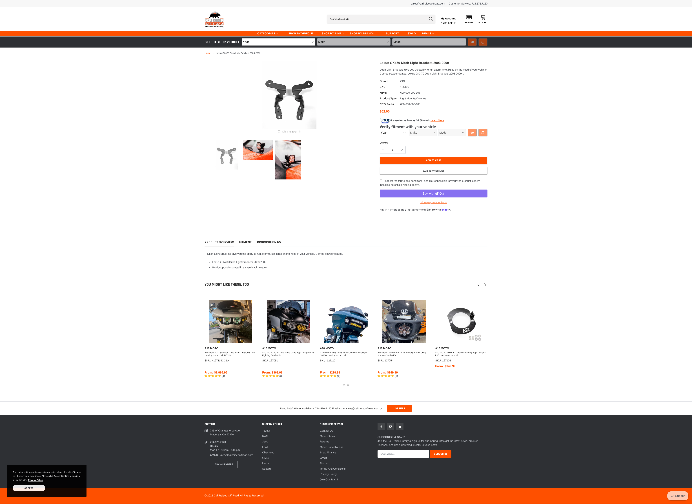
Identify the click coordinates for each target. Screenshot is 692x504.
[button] (469, 19)
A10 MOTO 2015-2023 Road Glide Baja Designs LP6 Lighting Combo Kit (288, 354)
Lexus (265, 463)
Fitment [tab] (245, 242)
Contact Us (326, 430)
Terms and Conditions (333, 468)
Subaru (266, 468)
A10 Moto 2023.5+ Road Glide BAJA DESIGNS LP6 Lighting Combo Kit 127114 (230, 354)
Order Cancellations (331, 447)
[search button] (431, 19)
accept (28, 488)
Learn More (437, 120)
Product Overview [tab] (219, 242)
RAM (265, 436)
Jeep (265, 441)
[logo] (214, 19)
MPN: (383, 92)
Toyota (266, 430)
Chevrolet (268, 452)
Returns (324, 441)
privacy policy (35, 480)
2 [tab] (348, 385)
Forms (324, 463)
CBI (402, 81)
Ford (265, 447)
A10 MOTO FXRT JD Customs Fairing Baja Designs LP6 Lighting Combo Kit (460, 354)
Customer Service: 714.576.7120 (468, 3)
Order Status (327, 436)
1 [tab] (344, 385)
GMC (265, 457)
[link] (226, 155)
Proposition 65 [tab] (269, 242)
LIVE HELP (399, 408)
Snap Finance (328, 452)
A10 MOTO (211, 348)
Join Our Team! (329, 479)
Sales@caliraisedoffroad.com (428, 3)
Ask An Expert (224, 464)
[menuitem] (265, 33)
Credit (323, 457)
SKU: (383, 86)
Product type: (388, 98)
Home (207, 53)
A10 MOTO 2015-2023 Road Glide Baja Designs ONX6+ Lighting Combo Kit (343, 354)
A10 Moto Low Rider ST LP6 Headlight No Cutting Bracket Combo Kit (402, 354)
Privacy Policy (328, 474)
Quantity (384, 142)
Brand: (384, 81)
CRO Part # (387, 104)
